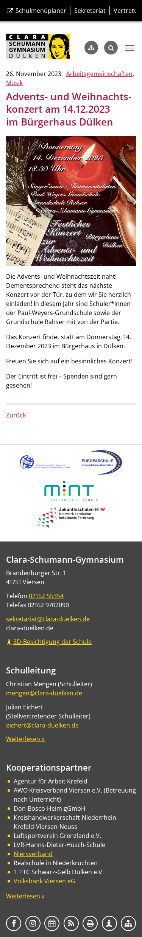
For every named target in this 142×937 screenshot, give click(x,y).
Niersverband (33, 854)
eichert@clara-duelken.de (42, 725)
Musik (14, 83)
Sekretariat (90, 10)
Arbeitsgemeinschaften (99, 74)
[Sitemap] (91, 47)
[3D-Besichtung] (109, 923)
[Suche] (111, 47)
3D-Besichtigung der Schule (52, 642)
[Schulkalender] (51, 923)
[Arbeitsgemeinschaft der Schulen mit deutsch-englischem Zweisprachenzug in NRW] (44, 467)
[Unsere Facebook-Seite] (13, 923)
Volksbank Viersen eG (44, 881)
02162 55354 (46, 596)
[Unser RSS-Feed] (71, 923)
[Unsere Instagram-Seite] (33, 923)
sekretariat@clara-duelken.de (48, 619)
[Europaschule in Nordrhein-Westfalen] (102, 472)
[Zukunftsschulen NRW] (71, 526)
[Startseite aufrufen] (38, 47)
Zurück (16, 415)
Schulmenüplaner (40, 10)
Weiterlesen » (25, 739)
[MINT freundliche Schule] (71, 499)
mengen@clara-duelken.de (44, 693)
